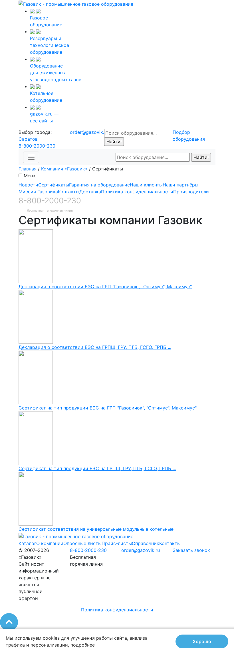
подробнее (82, 645)
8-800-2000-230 (37, 146)
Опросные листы (82, 543)
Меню (30, 175)
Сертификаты (53, 185)
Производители (191, 191)
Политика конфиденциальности (137, 191)
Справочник (145, 543)
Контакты (68, 191)
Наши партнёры (180, 185)
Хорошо (202, 641)
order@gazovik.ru (89, 132)
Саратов (28, 139)
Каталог (27, 543)
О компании (49, 543)
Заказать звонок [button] (191, 550)
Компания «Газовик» (64, 169)
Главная (28, 169)
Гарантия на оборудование (99, 185)
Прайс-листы (117, 543)
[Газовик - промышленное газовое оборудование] (76, 3)
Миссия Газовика (38, 191)
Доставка (90, 191)
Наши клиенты (146, 185)
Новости (28, 185)
